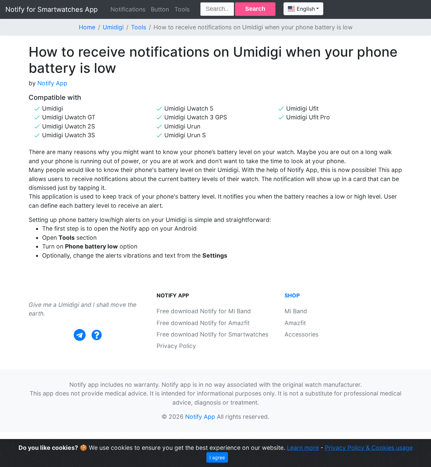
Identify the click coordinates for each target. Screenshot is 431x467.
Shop (292, 295)
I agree (217, 457)
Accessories (302, 334)
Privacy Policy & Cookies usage (369, 447)
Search (255, 8)
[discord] (97, 335)
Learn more (303, 447)
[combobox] (303, 8)
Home (87, 27)
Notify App (52, 83)
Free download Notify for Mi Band (204, 311)
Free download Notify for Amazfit (203, 322)
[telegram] (80, 335)
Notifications (127, 9)
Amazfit (295, 322)
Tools (182, 9)
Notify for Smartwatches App (51, 9)
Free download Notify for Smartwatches (212, 334)
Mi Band (296, 311)
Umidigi (113, 27)
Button (160, 9)
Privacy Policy (176, 345)
